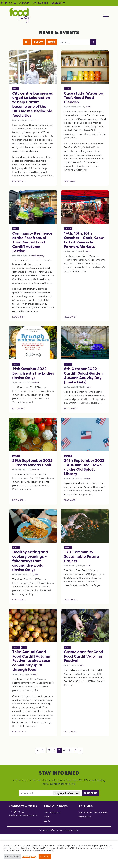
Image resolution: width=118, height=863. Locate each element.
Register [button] (42, 2)
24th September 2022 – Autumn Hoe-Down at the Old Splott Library (84, 467)
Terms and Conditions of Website (93, 812)
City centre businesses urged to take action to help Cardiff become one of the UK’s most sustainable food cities (32, 104)
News (51, 42)
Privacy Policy (84, 817)
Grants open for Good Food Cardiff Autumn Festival (83, 656)
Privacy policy (29, 856)
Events (38, 42)
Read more (19, 181)
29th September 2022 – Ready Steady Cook (32, 462)
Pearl (36, 120)
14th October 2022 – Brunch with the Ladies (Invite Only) (33, 373)
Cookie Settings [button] (12, 856)
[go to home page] (20, 15)
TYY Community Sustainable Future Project (81, 556)
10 (75, 750)
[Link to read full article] (33, 67)
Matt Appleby (38, 256)
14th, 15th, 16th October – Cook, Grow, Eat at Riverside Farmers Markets (84, 240)
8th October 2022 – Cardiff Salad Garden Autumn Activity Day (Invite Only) (83, 375)
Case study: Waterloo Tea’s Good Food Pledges (83, 98)
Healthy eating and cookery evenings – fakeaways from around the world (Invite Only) (30, 560)
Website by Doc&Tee (69, 830)
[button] (2, 3)
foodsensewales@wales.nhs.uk (23, 815)
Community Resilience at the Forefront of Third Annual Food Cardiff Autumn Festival (32, 242)
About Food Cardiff (52, 812)
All (27, 42)
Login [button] (25, 2)
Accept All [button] (44, 856)
